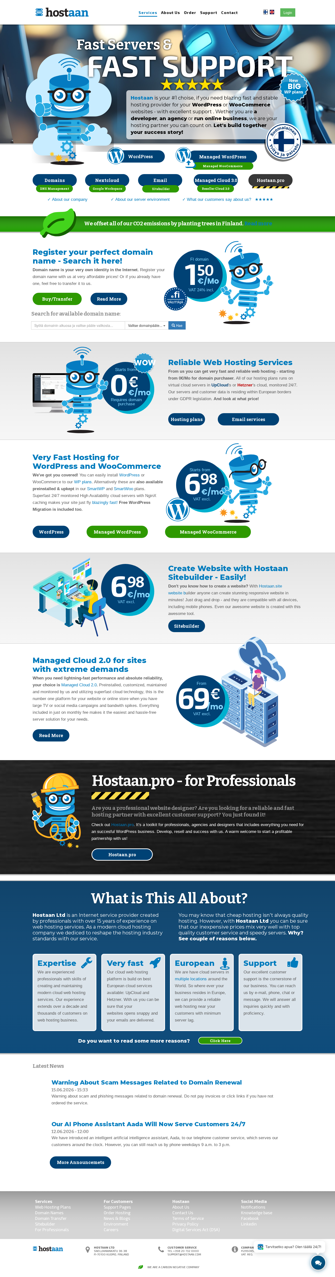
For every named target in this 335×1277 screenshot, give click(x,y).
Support (208, 12)
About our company (70, 199)
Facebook (250, 1218)
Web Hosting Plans (53, 1206)
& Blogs (122, 1218)
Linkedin (249, 1223)
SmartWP (96, 488)
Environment (116, 1223)
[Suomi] (265, 11)
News (109, 1218)
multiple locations (191, 979)
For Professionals (52, 1229)
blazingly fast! (105, 502)
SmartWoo (123, 488)
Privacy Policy (185, 1223)
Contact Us (182, 1212)
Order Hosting (117, 1212)
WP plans (83, 482)
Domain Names (49, 1212)
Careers (111, 1229)
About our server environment (142, 199)
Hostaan (142, 98)
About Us (170, 12)
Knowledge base (256, 1212)
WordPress (129, 475)
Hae (178, 325)
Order (190, 12)
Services (148, 12)
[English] (272, 11)
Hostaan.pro (122, 824)
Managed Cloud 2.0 (79, 685)
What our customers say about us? (219, 199)
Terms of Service (188, 1218)
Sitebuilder (45, 1223)
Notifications (253, 1206)
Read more (258, 223)
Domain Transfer (51, 1218)
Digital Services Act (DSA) (196, 1229)
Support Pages (117, 1206)
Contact (229, 12)
